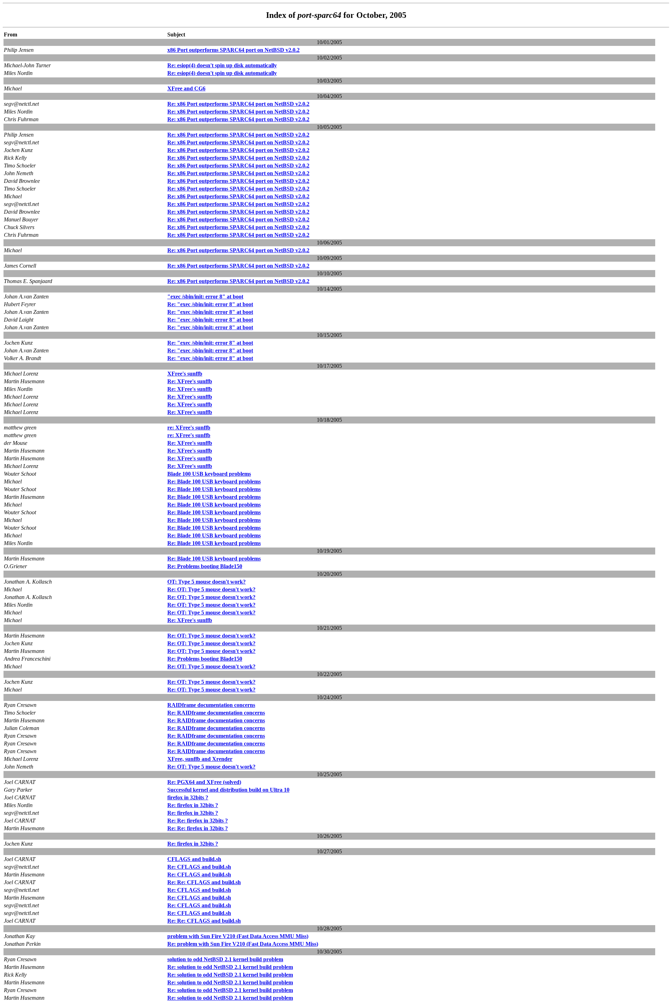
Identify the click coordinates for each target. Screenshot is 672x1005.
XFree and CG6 (186, 88)
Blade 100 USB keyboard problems (209, 474)
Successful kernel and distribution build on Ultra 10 (228, 790)
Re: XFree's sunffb (189, 381)
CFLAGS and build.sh (194, 859)
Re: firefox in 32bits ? (192, 805)
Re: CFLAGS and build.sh (199, 867)
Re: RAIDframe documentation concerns (216, 713)
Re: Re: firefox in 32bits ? (197, 821)
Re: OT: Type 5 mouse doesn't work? (211, 589)
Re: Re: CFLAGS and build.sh (204, 882)
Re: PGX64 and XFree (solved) (204, 782)
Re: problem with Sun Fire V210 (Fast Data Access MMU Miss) (242, 944)
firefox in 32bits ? (187, 797)
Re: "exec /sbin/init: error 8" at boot (210, 304)
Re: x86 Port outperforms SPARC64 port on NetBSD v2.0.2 (238, 104)
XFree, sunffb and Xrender (199, 759)
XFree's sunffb (184, 374)
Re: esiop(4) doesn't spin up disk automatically (222, 65)
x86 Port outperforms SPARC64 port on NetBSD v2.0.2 (233, 50)
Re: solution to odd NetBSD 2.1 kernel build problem (230, 967)
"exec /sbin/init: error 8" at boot (205, 297)
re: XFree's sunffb (188, 428)
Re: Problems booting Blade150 (204, 566)
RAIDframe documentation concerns (211, 705)
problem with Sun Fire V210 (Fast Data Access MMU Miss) (237, 936)
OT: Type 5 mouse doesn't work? (206, 582)
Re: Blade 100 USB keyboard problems (214, 481)
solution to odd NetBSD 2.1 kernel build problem (225, 959)
